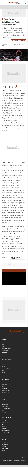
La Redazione (5, 422)
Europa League (5, 350)
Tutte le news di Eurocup (16, 258)
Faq (2, 424)
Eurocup (12, 19)
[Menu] (3, 3)
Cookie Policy (5, 428)
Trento (24, 40)
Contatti (4, 421)
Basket (7, 19)
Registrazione (5, 444)
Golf (3, 370)
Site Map (4, 446)
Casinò (3, 450)
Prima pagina (5, 406)
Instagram (11, 457)
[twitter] (9, 87)
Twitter (17, 457)
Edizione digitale (6, 408)
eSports (4, 374)
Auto (3, 382)
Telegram (22, 457)
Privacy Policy (5, 432)
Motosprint (4, 388)
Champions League (6, 348)
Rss (2, 402)
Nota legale (4, 426)
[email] (12, 87)
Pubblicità (4, 442)
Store (3, 410)
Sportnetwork (5, 392)
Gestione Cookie (6, 430)
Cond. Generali (5, 434)
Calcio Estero (5, 352)
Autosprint (4, 384)
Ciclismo (4, 366)
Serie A (3, 344)
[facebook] (3, 87)
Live (3, 343)
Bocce (3, 372)
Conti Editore (5, 394)
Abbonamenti (5, 404)
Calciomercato (5, 354)
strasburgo (14, 40)
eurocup (19, 40)
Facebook (5, 457)
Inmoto (3, 386)
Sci (2, 362)
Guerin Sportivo (5, 390)
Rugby (3, 364)
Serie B (3, 346)
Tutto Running (5, 368)
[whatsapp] (6, 87)
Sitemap (4, 412)
